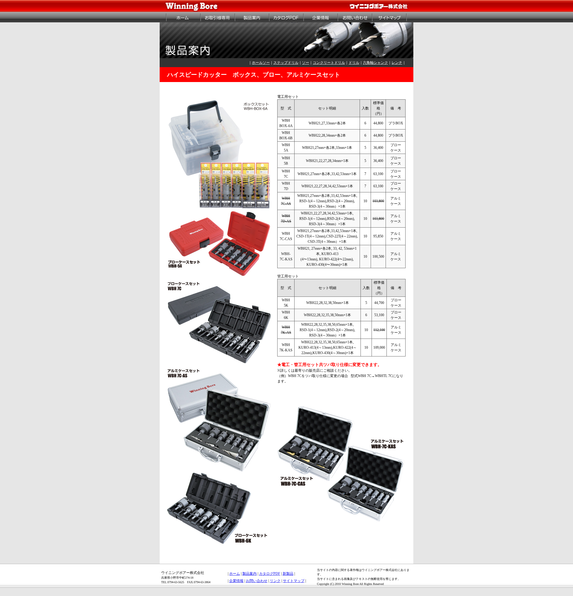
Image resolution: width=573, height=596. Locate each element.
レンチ (397, 63)
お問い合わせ (256, 581)
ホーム (234, 574)
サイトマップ (293, 581)
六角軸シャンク (375, 63)
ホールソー (261, 63)
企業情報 (236, 581)
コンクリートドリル (329, 63)
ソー (305, 63)
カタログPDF (269, 574)
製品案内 (249, 574)
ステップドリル (285, 63)
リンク (275, 581)
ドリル (354, 63)
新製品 (288, 574)
